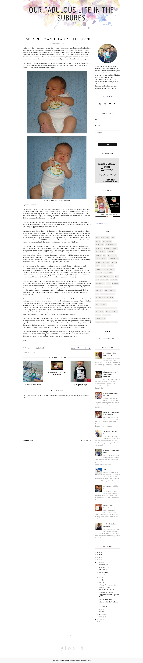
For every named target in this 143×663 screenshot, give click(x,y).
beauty (107, 311)
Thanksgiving (105, 301)
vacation (114, 322)
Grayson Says (100, 269)
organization (100, 318)
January (101, 617)
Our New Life (103, 607)
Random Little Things (106, 599)
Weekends (113, 308)
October (101, 570)
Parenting (99, 290)
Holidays (99, 273)
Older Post (85, 440)
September (102, 572)
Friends (114, 262)
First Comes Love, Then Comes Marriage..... (109, 374)
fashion (114, 311)
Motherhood (100, 283)
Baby (113, 237)
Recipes (112, 294)
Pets (97, 294)
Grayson (31, 352)
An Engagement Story (111, 486)
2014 (98, 560)
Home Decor (108, 273)
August (101, 575)
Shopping (110, 297)
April (100, 609)
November (102, 567)
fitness (98, 315)
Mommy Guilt (108, 505)
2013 (98, 562)
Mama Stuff (105, 280)
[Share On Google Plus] (85, 348)
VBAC (97, 304)
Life (116, 276)
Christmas (110, 251)
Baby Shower (107, 241)
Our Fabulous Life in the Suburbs (71, 14)
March (101, 612)
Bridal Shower (100, 251)
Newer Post (28, 440)
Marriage (114, 280)
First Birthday (113, 258)
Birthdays (99, 248)
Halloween (110, 269)
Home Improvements (102, 276)
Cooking (98, 255)
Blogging (107, 248)
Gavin (97, 266)
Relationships (100, 297)
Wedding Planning (102, 308)
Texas (97, 301)
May (100, 582)
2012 (98, 619)
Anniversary (105, 237)
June (100, 580)
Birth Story (100, 244)
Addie (97, 237)
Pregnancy (104, 294)
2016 (98, 555)
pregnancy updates (102, 322)
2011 (98, 622)
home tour (106, 315)
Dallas (98, 258)
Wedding (104, 304)
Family (104, 258)
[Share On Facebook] (81, 348)
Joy (112, 276)
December (102, 565)
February (102, 614)
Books (115, 248)
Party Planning (110, 290)
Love (97, 280)
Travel (114, 301)
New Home (99, 287)
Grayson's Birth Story (106, 592)
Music (108, 283)
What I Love (99, 311)
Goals (103, 266)
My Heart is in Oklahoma (107, 590)
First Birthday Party (103, 262)
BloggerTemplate (86, 660)
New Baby (115, 283)
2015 (98, 557)
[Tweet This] (78, 348)
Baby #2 (98, 241)
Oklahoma (107, 287)
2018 (98, 552)
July (100, 577)
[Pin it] (89, 348)
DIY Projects (111, 255)
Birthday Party (111, 244)
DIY (104, 255)
